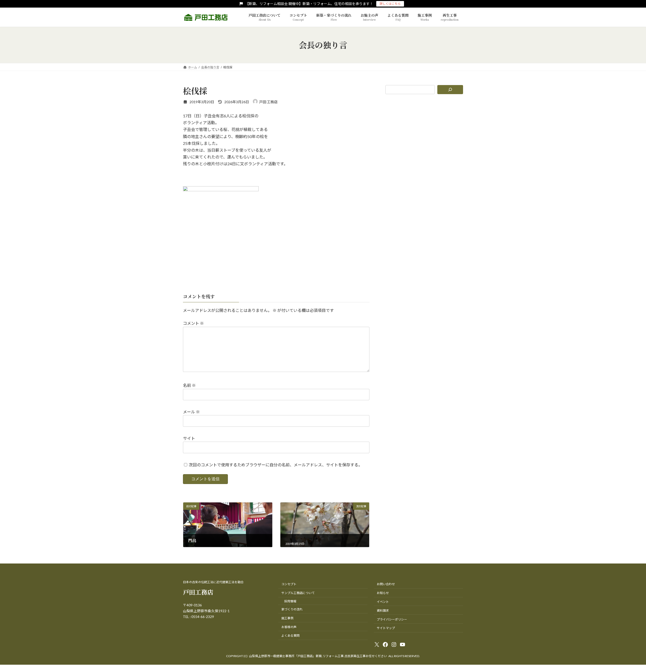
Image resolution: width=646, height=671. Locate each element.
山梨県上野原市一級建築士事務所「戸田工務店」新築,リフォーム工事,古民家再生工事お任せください (318, 656)
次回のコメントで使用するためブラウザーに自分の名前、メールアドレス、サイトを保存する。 (275, 464)
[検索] (450, 89)
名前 (189, 385)
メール (191, 411)
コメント (193, 323)
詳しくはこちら (390, 4)
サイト (189, 438)
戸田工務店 (198, 591)
